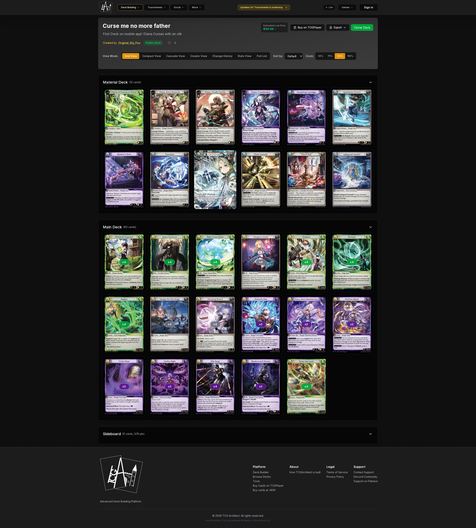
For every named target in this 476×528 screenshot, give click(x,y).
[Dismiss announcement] (286, 7)
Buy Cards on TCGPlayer (268, 485)
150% (350, 56)
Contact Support (364, 472)
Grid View (130, 56)
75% (330, 56)
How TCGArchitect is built (305, 472)
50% (320, 56)
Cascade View (175, 56)
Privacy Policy (335, 476)
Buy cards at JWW (264, 490)
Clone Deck (362, 27)
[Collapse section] (370, 82)
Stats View (245, 56)
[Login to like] (169, 43)
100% (340, 56)
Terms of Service (337, 472)
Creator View (198, 56)
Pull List (262, 56)
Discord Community (365, 476)
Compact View (151, 56)
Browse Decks (262, 476)
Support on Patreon (366, 481)
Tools (256, 481)
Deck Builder (261, 472)
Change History (222, 56)
